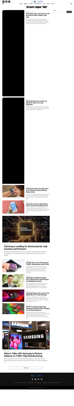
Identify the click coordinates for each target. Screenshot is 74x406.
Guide (44, 3)
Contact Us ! (24, 382)
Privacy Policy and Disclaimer (34, 382)
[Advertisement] (34, 397)
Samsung (26, 3)
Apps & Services (37, 3)
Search (54, 10)
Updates (31, 3)
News (21, 3)
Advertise (45, 382)
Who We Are (17, 382)
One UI (52, 3)
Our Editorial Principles (54, 382)
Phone (48, 3)
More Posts (26, 367)
